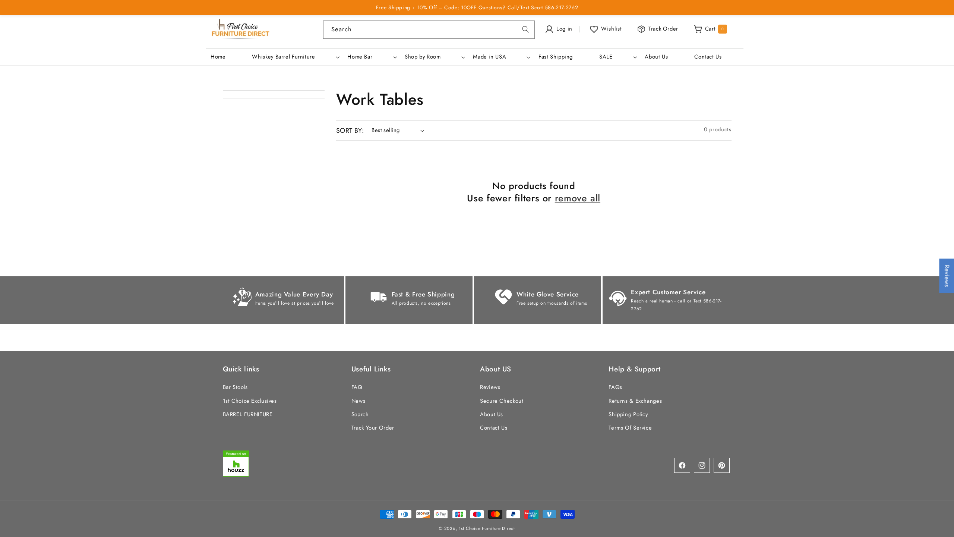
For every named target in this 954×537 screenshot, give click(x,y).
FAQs (615, 387)
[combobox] (428, 29)
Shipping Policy (628, 414)
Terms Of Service (630, 428)
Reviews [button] (946, 276)
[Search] (525, 29)
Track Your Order (372, 428)
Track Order (663, 29)
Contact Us (493, 428)
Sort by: (350, 130)
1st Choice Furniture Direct (487, 528)
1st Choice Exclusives (250, 401)
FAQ (357, 387)
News (358, 401)
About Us (491, 414)
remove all (577, 198)
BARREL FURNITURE (248, 414)
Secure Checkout (501, 401)
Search (360, 414)
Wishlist (611, 29)
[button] (295, 57)
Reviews (490, 387)
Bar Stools (235, 387)
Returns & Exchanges (635, 401)
